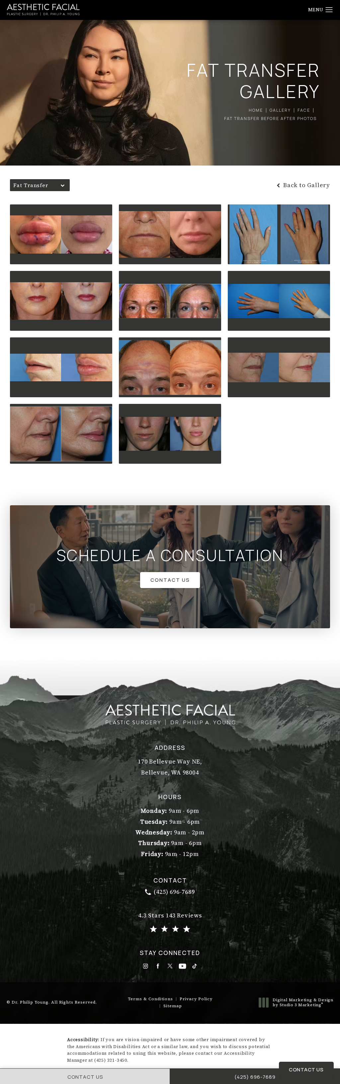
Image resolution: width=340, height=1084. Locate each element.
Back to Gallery (306, 185)
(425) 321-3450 (110, 1060)
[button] (329, 10)
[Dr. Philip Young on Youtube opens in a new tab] (182, 966)
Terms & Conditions (150, 999)
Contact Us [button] (306, 1069)
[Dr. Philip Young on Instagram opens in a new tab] (145, 966)
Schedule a (170, 555)
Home (256, 110)
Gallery (280, 110)
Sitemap (172, 1006)
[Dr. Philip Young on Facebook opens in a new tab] (157, 966)
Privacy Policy (196, 999)
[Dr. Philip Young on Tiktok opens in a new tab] (194, 966)
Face (304, 110)
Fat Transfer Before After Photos (270, 118)
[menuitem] (145, 966)
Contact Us (170, 579)
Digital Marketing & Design (302, 1003)
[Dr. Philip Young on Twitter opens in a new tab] (170, 966)
